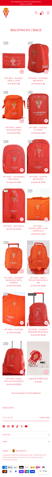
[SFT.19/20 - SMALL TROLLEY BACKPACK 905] (38, 257)
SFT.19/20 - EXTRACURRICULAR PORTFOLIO (38, 228)
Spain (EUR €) (21, 451)
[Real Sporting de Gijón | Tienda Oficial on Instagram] (8, 427)
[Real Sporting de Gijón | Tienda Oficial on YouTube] (26, 427)
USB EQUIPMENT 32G (38, 379)
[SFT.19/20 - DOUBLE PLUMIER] (38, 107)
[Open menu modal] (48, 12)
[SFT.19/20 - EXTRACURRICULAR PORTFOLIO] (38, 206)
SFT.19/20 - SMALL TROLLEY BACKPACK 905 (38, 280)
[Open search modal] (36, 12)
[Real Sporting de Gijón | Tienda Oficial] (5, 12)
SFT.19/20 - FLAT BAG (13, 329)
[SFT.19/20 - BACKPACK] (13, 206)
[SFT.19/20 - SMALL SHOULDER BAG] (13, 107)
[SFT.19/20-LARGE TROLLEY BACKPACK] (13, 358)
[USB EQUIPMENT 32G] (38, 358)
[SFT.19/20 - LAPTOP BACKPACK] (38, 156)
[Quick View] (46, 322)
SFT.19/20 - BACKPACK (13, 226)
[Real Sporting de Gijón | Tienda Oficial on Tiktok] (17, 427)
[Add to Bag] (21, 71)
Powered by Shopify (9, 460)
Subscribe (45, 418)
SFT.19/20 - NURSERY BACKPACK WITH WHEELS (13, 280)
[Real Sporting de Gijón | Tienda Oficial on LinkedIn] (13, 427)
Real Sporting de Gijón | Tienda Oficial (30, 455)
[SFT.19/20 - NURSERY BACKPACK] (38, 58)
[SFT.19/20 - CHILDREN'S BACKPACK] (13, 156)
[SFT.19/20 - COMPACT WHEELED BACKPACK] (38, 309)
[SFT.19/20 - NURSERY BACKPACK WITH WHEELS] (13, 257)
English (5, 451)
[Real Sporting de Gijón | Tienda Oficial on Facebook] (4, 427)
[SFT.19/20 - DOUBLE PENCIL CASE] (13, 58)
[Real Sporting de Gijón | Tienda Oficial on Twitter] (22, 427)
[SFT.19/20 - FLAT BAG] (13, 309)
